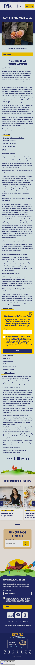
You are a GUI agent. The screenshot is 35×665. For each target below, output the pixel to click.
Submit (17, 350)
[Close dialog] (31, 314)
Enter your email (8, 329)
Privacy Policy (15, 338)
